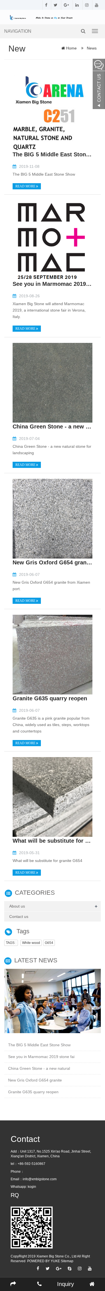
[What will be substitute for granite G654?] (52, 796)
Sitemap (67, 1261)
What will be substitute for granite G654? (52, 841)
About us (17, 906)
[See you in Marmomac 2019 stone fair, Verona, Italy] (52, 240)
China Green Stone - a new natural (39, 1068)
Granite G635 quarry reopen (50, 698)
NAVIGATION (17, 31)
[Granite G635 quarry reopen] (52, 654)
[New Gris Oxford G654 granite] (52, 518)
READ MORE (25, 186)
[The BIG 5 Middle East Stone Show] (52, 110)
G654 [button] (49, 943)
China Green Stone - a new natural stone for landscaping (52, 426)
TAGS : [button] (11, 943)
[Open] (99, 84)
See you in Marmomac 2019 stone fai (41, 1056)
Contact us (18, 916)
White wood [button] (31, 943)
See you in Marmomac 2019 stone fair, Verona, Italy (52, 284)
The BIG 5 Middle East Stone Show (52, 154)
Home (71, 48)
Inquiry (65, 1284)
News (91, 48)
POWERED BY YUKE (44, 1261)
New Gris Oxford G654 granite (52, 562)
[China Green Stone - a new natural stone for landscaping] (52, 382)
